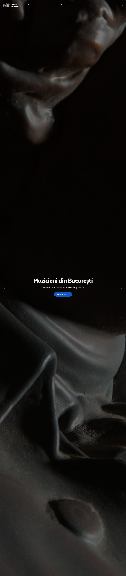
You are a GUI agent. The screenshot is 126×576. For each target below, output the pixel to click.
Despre (34, 5)
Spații (56, 5)
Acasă (27, 5)
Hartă (79, 5)
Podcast (72, 5)
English (110, 5)
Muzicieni (42, 5)
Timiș (103, 5)
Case (49, 5)
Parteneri (87, 5)
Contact (96, 5)
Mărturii (63, 5)
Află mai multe (63, 294)
